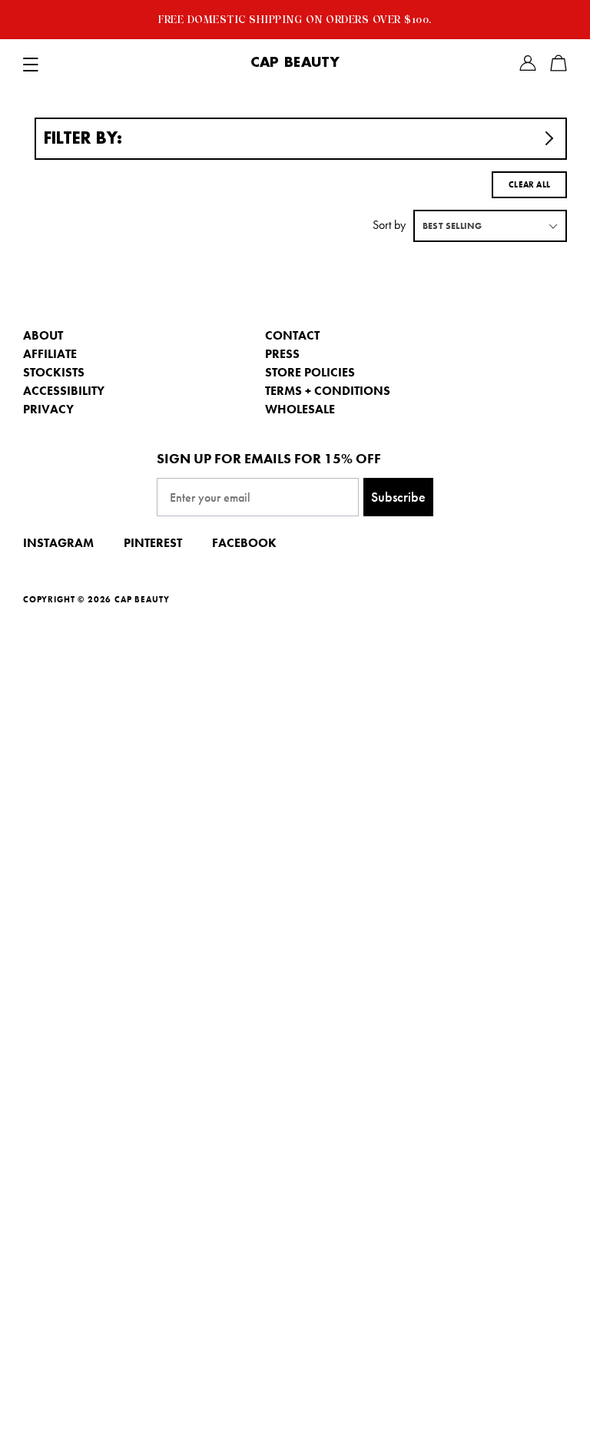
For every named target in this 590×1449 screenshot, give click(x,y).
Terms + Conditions (327, 391)
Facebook (244, 543)
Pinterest (153, 543)
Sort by (389, 225)
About (43, 335)
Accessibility (63, 391)
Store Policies (310, 372)
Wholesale (300, 409)
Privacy (48, 409)
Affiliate (50, 354)
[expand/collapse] (30, 63)
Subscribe (398, 497)
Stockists (54, 372)
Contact (292, 335)
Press (282, 354)
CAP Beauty (295, 63)
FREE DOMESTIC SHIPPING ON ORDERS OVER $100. (295, 19)
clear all (529, 184)
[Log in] (527, 63)
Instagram (58, 543)
